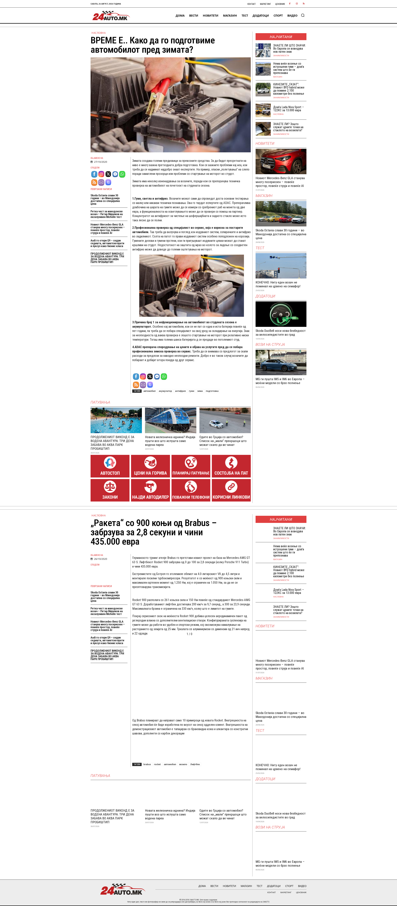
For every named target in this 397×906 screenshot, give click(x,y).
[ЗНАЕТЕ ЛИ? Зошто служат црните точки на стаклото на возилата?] (263, 129)
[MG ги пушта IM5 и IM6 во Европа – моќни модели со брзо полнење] (281, 362)
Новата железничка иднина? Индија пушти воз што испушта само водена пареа (170, 441)
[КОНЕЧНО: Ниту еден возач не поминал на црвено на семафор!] (281, 265)
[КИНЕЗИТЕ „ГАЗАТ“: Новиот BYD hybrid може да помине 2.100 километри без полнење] (263, 90)
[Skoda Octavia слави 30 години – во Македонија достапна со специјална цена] (281, 213)
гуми (191, 390)
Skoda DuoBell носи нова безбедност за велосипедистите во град (281, 332)
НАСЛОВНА (98, 33)
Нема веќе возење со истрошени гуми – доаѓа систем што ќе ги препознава (288, 68)
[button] (302, 15)
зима (200, 390)
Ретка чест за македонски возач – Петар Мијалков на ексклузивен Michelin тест (107, 214)
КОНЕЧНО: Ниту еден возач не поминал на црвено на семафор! (278, 284)
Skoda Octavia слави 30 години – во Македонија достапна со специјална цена (105, 199)
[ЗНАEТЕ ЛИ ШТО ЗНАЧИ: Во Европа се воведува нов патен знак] (263, 50)
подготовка (212, 390)
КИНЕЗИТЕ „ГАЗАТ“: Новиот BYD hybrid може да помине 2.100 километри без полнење (288, 88)
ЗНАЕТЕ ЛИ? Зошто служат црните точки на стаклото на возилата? (288, 127)
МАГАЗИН (277, 77)
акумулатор (165, 390)
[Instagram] (296, 4)
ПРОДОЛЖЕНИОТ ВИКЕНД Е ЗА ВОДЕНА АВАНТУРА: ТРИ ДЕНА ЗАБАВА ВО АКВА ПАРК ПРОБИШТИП (107, 258)
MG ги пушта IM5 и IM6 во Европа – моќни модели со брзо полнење (280, 381)
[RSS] (303, 4)
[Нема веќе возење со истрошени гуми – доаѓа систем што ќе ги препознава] (263, 69)
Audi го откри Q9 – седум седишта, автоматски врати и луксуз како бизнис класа (107, 243)
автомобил (149, 390)
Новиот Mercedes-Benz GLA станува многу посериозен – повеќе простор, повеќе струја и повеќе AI (108, 228)
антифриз (180, 390)
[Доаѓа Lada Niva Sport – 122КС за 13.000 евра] (263, 110)
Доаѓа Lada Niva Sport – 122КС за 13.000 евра (288, 108)
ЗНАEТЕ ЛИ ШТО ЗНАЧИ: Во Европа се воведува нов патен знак (289, 48)
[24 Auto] (111, 15)
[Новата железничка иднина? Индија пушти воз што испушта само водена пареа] (170, 420)
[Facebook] (289, 4)
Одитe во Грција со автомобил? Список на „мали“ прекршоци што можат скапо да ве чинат (223, 441)
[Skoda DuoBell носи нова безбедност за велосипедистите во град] (281, 314)
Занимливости (281, 56)
